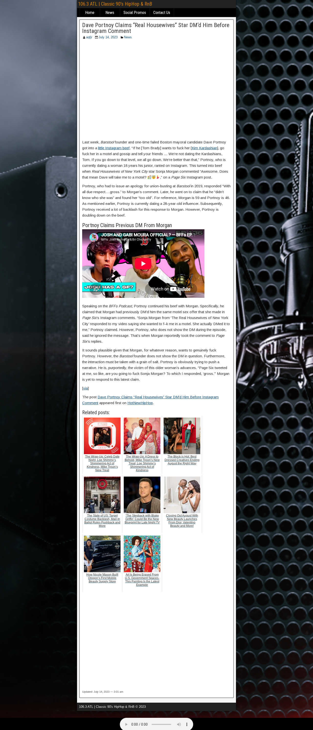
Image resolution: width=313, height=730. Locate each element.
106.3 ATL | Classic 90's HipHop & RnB (115, 4)
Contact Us (161, 12)
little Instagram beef (114, 148)
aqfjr (89, 37)
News (109, 12)
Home (89, 12)
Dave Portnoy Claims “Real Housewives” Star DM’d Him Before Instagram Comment (155, 28)
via (85, 388)
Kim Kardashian (204, 148)
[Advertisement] (156, 91)
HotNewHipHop (140, 403)
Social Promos (134, 12)
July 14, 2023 (108, 37)
